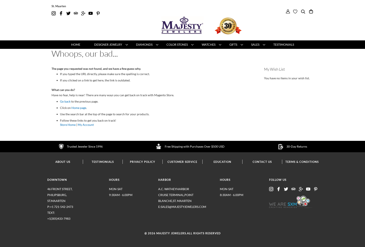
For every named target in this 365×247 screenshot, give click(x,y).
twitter (68, 13)
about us (62, 161)
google (83, 13)
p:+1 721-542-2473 (60, 212)
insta (54, 13)
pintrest (98, 13)
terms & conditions (302, 161)
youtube (91, 13)
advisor (76, 13)
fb (61, 13)
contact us (262, 161)
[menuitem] (75, 44)
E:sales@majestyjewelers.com (176, 207)
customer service (182, 161)
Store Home (68, 124)
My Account (86, 124)
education (222, 161)
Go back (65, 101)
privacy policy (142, 161)
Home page (78, 108)
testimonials (103, 161)
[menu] (182, 44)
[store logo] (182, 25)
